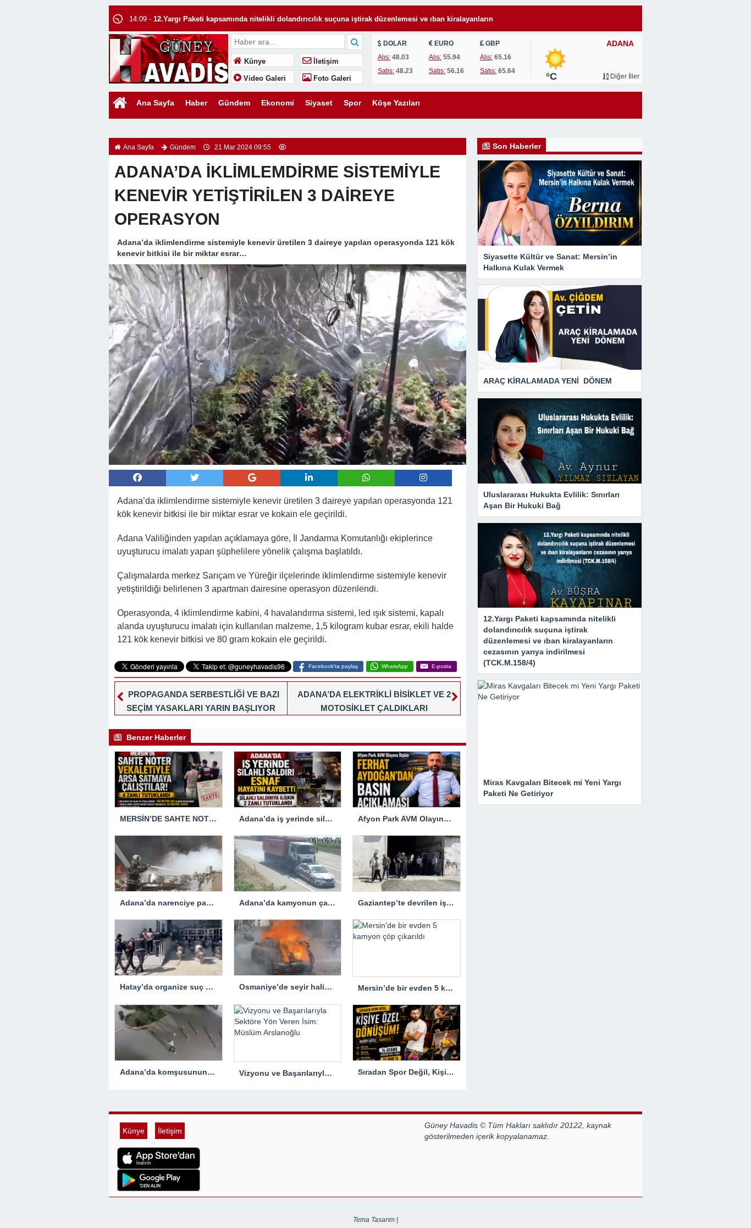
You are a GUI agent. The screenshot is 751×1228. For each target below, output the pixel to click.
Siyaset (319, 102)
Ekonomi (277, 102)
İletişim (325, 61)
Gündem (234, 102)
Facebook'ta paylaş (333, 666)
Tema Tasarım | (375, 1220)
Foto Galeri (331, 78)
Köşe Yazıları (396, 102)
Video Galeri (263, 78)
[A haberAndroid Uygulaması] (267, 1180)
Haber (196, 102)
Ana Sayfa (155, 102)
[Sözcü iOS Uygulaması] (267, 1158)
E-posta (441, 666)
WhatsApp (395, 666)
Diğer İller (624, 76)
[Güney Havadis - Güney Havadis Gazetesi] (168, 57)
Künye (254, 61)
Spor (352, 102)
